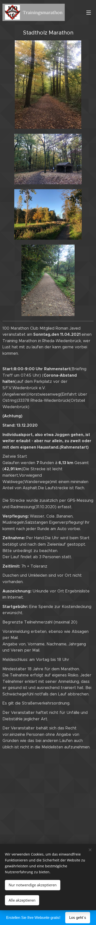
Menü (89, 12)
